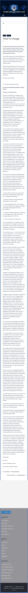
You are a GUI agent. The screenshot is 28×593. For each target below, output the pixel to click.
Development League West (7, 528)
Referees (8, 35)
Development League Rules (7, 569)
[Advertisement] (14, 494)
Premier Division (5, 520)
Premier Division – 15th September (16, 475)
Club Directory (4, 542)
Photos (3, 550)
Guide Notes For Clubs (6, 564)
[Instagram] (9, 512)
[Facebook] (2, 512)
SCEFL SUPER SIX (5, 534)
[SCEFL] (14, 5)
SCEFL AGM (4, 531)
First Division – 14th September (11, 471)
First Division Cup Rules (6, 572)
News (4, 35)
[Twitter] (6, 512)
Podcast (3, 553)
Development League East (7, 526)
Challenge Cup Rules (5, 575)
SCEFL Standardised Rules (7, 567)
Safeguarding (4, 547)
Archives (3, 545)
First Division (4, 523)
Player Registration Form (6, 578)
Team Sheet (4, 556)
